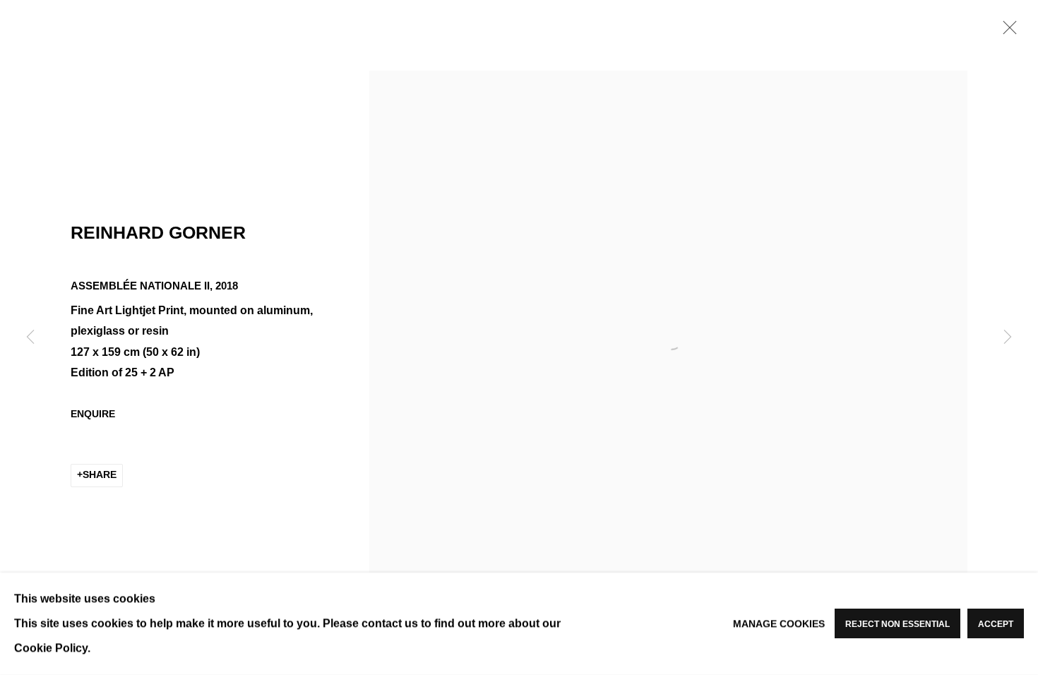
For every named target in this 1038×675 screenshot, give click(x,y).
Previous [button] (30, 337)
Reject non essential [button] (897, 625)
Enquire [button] (93, 414)
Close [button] (1006, 31)
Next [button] (1007, 337)
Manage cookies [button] (779, 623)
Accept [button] (995, 625)
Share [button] (100, 475)
